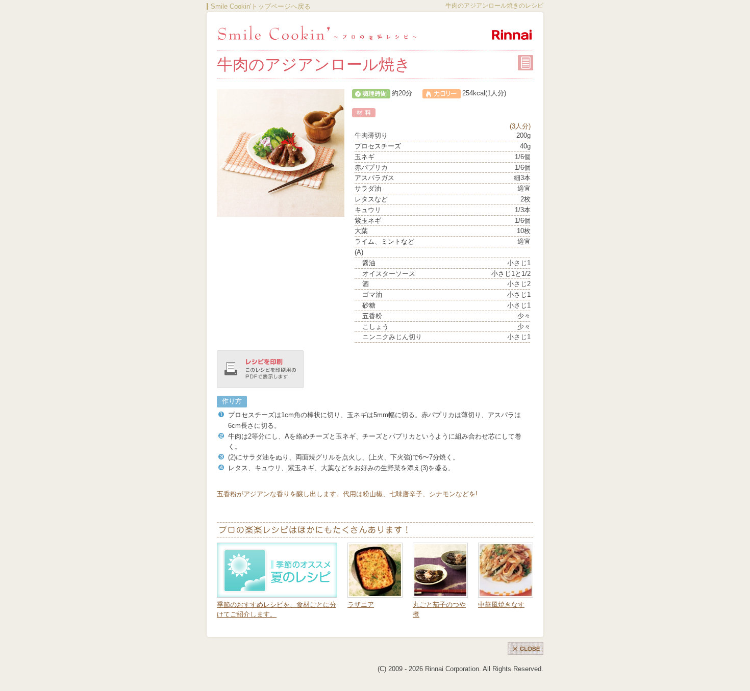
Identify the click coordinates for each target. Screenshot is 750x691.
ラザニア (360, 604)
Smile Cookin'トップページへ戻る (261, 6)
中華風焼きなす (501, 604)
